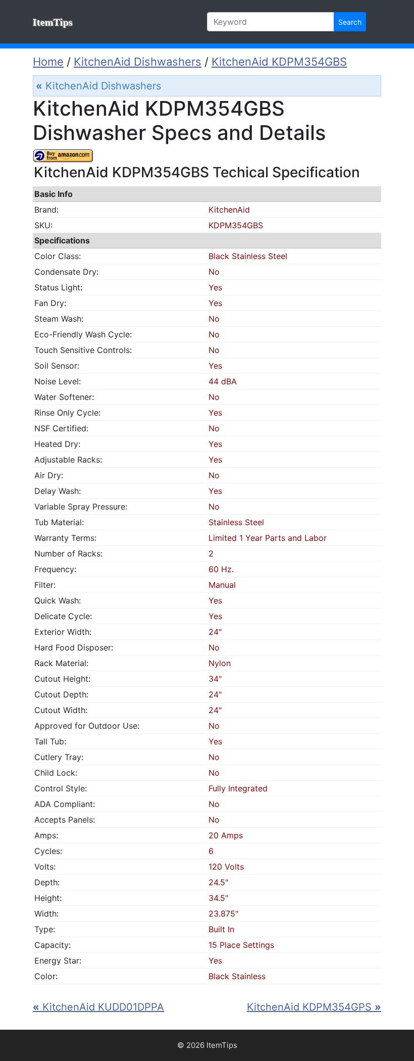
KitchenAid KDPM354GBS (279, 61)
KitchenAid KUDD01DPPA (98, 1007)
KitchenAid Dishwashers (137, 61)
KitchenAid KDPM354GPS (314, 1007)
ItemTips (53, 22)
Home (48, 61)
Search (349, 22)
